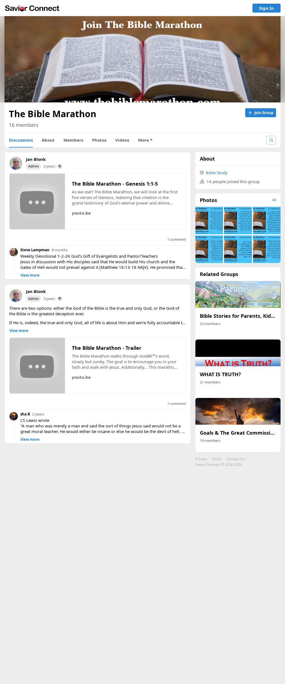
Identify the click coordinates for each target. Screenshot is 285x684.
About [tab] (48, 140)
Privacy (201, 458)
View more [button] (30, 275)
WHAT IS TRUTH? (220, 374)
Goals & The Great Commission (238, 432)
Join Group (263, 112)
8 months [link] (60, 250)
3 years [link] (49, 166)
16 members (23, 125)
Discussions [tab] (21, 140)
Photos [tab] (99, 140)
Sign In (266, 8)
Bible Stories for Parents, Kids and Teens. (238, 316)
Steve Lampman (35, 249)
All (274, 199)
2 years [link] (38, 414)
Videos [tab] (122, 140)
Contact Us (235, 458)
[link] (32, 8)
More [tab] (143, 140)
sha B (25, 414)
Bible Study (217, 172)
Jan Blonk (36, 159)
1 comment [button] (176, 239)
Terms (217, 458)
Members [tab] (73, 140)
